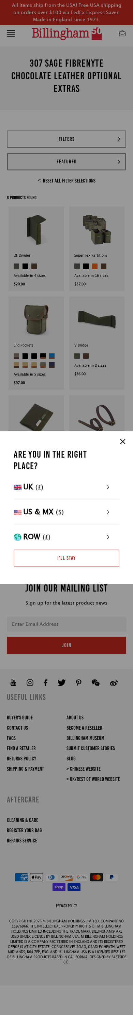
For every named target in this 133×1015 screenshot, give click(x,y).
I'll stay (66, 558)
